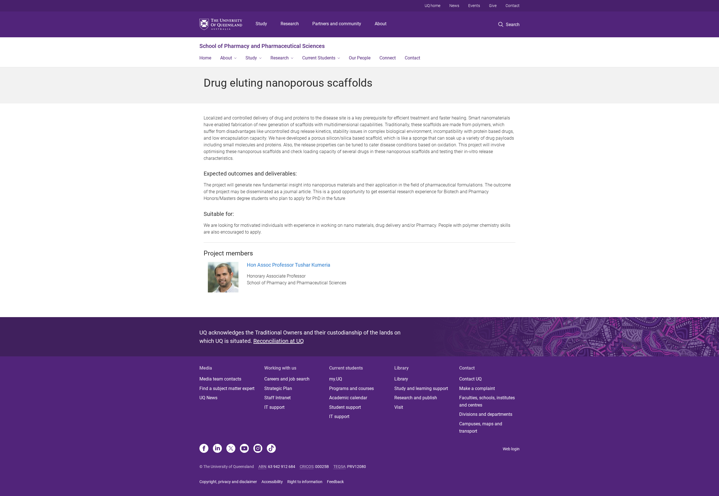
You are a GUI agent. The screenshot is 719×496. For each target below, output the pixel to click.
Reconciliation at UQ (278, 341)
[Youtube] (244, 449)
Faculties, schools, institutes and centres (487, 401)
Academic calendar (348, 397)
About (380, 23)
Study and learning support (421, 388)
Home (205, 58)
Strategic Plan (278, 388)
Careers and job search (287, 379)
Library (401, 379)
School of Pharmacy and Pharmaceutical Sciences (262, 46)
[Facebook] (203, 449)
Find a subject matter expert (226, 388)
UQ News (208, 397)
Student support (345, 407)
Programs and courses (351, 388)
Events (474, 5)
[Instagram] (257, 449)
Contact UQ (470, 379)
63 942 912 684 (281, 466)
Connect (387, 58)
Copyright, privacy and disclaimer (228, 481)
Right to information (304, 481)
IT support (274, 407)
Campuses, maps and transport (480, 427)
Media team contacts (220, 379)
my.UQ (335, 379)
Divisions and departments (485, 414)
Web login (511, 449)
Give (493, 5)
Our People (359, 58)
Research (290, 23)
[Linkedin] (217, 449)
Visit (398, 407)
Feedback (335, 481)
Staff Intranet (277, 397)
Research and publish (415, 397)
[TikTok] (271, 449)
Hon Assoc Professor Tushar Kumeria (288, 265)
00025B (322, 466)
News (454, 5)
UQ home (432, 5)
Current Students (318, 58)
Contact (513, 5)
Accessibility (272, 481)
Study (261, 23)
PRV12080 (356, 466)
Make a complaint (477, 388)
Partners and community (336, 23)
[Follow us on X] (230, 449)
